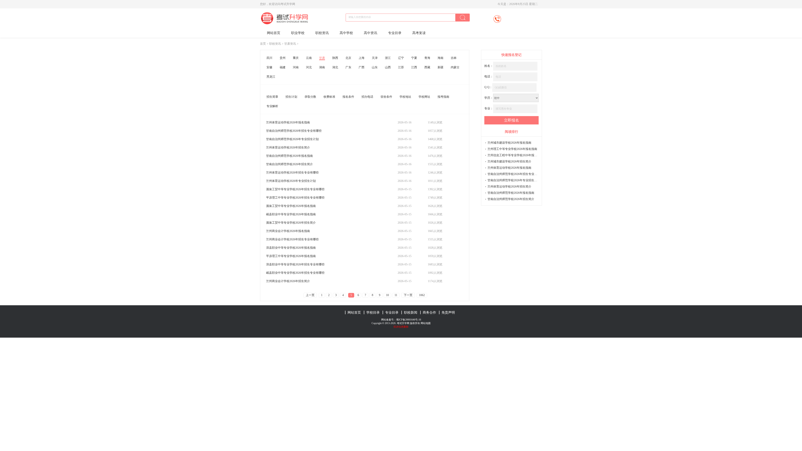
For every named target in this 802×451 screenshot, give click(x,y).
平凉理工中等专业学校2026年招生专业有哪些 (295, 197)
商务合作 (429, 312)
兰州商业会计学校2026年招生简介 (288, 281)
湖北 (335, 67)
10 (387, 295)
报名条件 (348, 96)
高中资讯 (370, 33)
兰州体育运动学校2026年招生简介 (288, 147)
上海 (361, 58)
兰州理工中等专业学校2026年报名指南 (512, 149)
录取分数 (310, 96)
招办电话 (367, 96)
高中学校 (346, 33)
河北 (309, 67)
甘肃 (322, 58)
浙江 (388, 58)
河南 (296, 67)
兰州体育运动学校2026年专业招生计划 (291, 180)
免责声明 (448, 312)
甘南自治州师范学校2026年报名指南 (289, 155)
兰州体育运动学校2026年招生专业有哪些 (292, 172)
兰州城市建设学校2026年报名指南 (509, 142)
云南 (309, 58)
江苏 (401, 67)
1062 (422, 295)
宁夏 (414, 58)
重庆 (296, 58)
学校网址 (424, 96)
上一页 (310, 295)
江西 (414, 67)
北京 (348, 58)
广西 (361, 67)
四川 (269, 58)
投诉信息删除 (401, 326)
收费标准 (329, 96)
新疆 (440, 67)
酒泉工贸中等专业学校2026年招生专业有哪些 (295, 189)
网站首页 (273, 33)
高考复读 (419, 33)
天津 (375, 58)
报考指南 (443, 96)
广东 (348, 67)
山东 (375, 67)
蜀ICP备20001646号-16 (408, 319)
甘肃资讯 (290, 43)
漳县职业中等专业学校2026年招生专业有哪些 (295, 264)
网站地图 (426, 323)
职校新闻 (410, 312)
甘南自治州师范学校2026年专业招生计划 (292, 139)
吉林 (454, 58)
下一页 (408, 295)
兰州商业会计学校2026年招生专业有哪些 (292, 239)
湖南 (322, 67)
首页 (263, 43)
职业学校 (298, 33)
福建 (283, 67)
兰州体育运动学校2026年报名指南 (288, 122)
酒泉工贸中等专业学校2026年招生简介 (291, 222)
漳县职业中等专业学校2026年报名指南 (291, 247)
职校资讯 (322, 33)
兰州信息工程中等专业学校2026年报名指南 (513, 155)
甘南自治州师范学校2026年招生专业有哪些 (294, 130)
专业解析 (272, 106)
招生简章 (272, 96)
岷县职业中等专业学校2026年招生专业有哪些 (295, 272)
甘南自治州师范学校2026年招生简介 (289, 164)
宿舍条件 (386, 96)
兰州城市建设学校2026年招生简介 (509, 161)
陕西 (335, 58)
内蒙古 (455, 67)
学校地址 (405, 96)
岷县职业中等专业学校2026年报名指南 (291, 214)
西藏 (427, 67)
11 (396, 295)
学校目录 (373, 312)
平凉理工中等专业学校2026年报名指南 (291, 256)
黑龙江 (270, 76)
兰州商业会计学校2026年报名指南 (288, 231)
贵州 (283, 58)
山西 (388, 67)
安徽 (269, 67)
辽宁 (401, 58)
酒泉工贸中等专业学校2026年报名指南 (291, 206)
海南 (440, 58)
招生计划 (291, 96)
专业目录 (394, 33)
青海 (427, 58)
